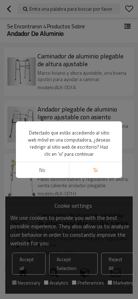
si (95, 170)
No (42, 170)
